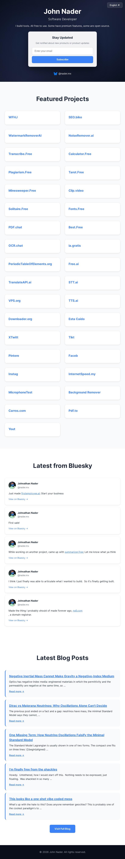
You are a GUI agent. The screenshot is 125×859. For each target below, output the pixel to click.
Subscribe (62, 59)
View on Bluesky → (18, 499)
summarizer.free (74, 551)
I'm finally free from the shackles (33, 769)
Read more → (16, 691)
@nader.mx (65, 73)
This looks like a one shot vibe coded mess (40, 799)
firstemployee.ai (30, 493)
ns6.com (77, 610)
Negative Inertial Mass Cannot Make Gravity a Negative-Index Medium (61, 676)
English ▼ (115, 5)
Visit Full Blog (62, 828)
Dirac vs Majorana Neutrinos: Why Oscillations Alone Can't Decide (58, 706)
